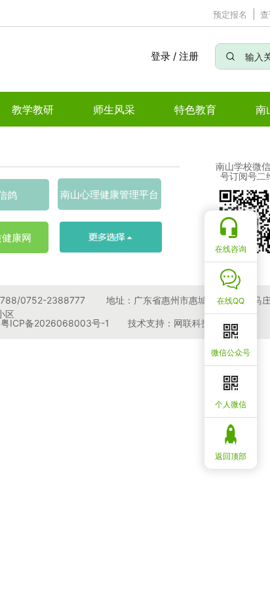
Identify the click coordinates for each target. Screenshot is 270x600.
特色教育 (195, 109)
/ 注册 (186, 56)
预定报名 (230, 14)
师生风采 (114, 109)
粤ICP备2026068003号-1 (55, 323)
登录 (160, 56)
